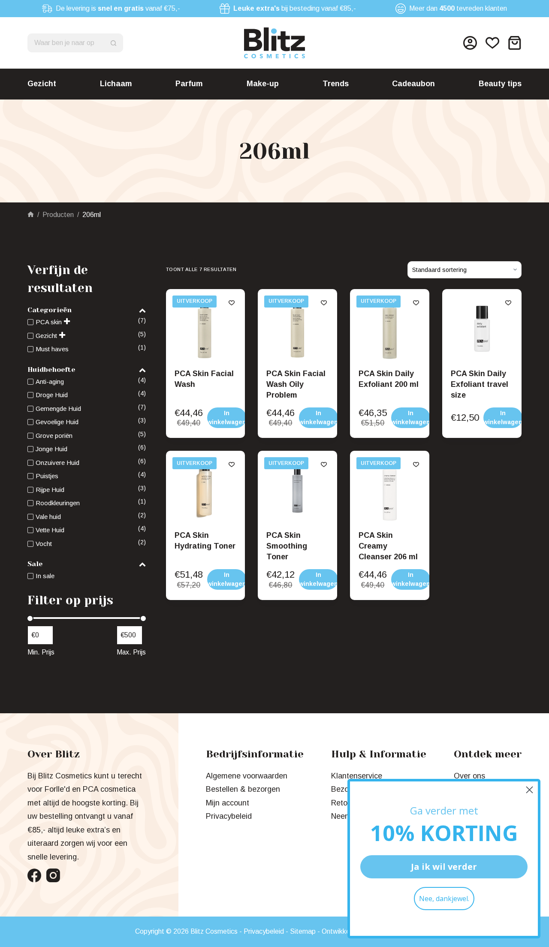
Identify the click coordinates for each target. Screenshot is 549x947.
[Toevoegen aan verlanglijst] (231, 302)
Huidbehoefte (51, 369)
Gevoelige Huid (57, 421)
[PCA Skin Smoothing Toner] (297, 490)
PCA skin (49, 322)
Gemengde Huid (58, 408)
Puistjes (47, 476)
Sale (34, 564)
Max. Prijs (131, 652)
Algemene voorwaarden (246, 776)
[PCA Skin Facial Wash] (206, 329)
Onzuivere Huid (57, 462)
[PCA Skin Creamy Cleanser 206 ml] (390, 490)
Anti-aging (50, 381)
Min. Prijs (40, 652)
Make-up (263, 83)
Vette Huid (50, 530)
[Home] (30, 214)
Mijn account (227, 803)
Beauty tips (500, 83)
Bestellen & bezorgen (243, 789)
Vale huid (48, 516)
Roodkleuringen (58, 503)
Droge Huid (52, 394)
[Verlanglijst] (492, 43)
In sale (45, 575)
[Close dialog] (529, 789)
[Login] (470, 43)
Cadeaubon (413, 83)
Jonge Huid (51, 448)
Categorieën (49, 310)
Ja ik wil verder (444, 866)
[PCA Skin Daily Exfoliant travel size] (482, 329)
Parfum (189, 83)
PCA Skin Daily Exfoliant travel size (479, 384)
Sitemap (303, 931)
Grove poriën (54, 435)
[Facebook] (34, 875)
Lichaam (116, 83)
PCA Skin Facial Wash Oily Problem (296, 384)
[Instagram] (53, 875)
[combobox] (66, 42)
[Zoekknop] (114, 43)
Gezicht (41, 83)
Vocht (44, 543)
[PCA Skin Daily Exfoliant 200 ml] (390, 329)
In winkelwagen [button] (226, 417)
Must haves (52, 349)
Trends (336, 83)
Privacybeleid (229, 816)
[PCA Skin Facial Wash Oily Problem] (297, 329)
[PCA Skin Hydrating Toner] (206, 490)
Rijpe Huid (50, 489)
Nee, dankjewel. (444, 898)
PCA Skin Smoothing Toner (286, 546)
